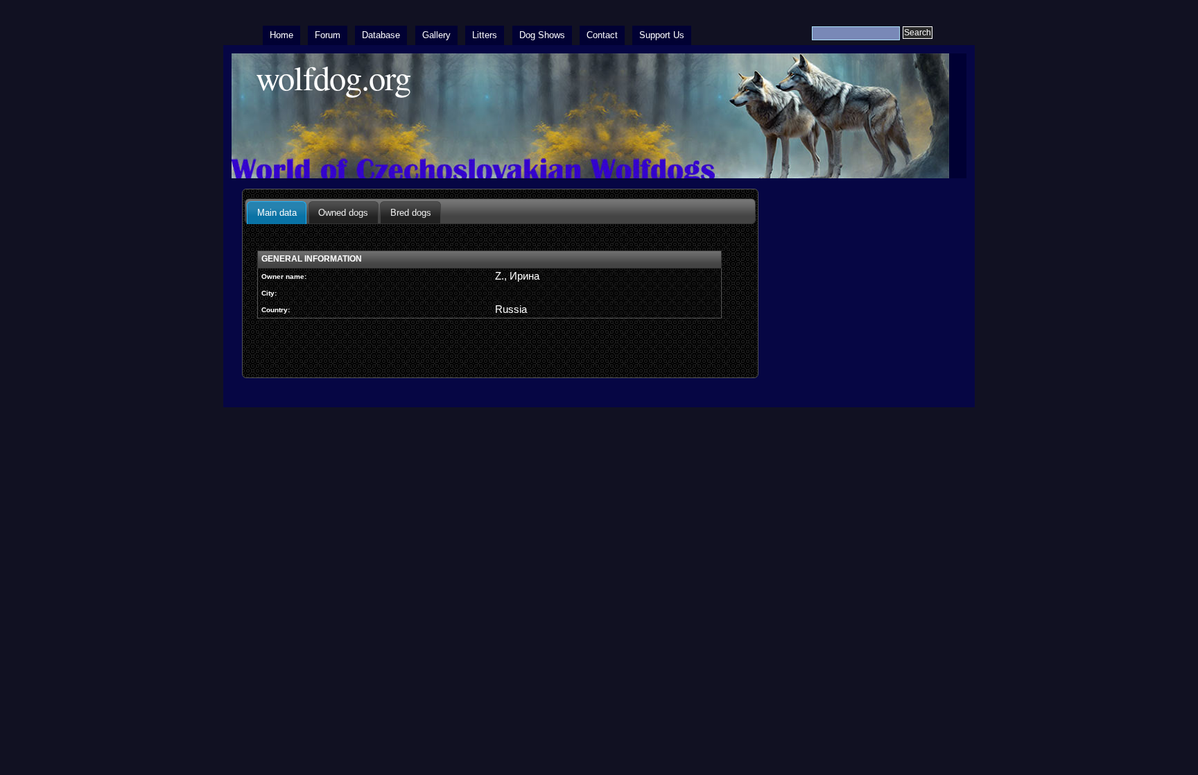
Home (281, 35)
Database (381, 35)
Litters (484, 35)
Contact (602, 35)
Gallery (436, 35)
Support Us (661, 35)
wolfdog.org (333, 77)
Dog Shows (542, 35)
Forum (327, 35)
